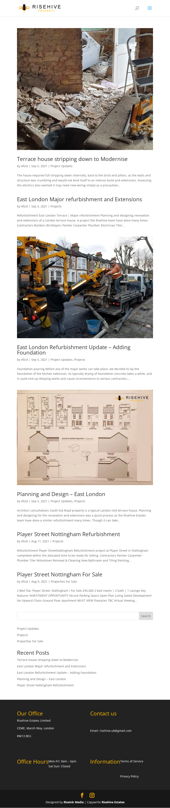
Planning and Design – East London (61, 494)
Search (146, 616)
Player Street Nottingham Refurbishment (68, 534)
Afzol (24, 166)
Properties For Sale (64, 581)
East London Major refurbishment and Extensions (79, 199)
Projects (56, 206)
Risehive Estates (113, 802)
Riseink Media (74, 802)
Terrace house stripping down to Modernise (72, 159)
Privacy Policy (129, 776)
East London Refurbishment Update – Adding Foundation (73, 349)
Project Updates (62, 166)
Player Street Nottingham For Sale (59, 574)
